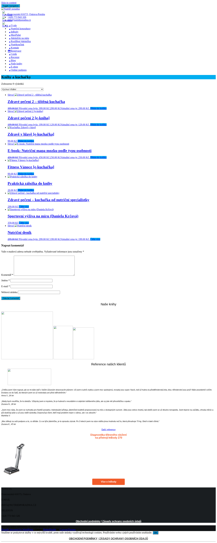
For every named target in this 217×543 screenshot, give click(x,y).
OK (155, 533)
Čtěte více (24, 206)
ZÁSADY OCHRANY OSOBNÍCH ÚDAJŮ (123, 538)
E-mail (5, 286)
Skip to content (8, 2)
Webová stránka (9, 292)
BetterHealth (49, 529)
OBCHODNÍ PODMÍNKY (83, 538)
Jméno (5, 280)
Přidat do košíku (98, 108)
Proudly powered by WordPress (17, 529)
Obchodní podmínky (88, 521)
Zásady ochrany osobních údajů (121, 521)
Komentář (7, 274)
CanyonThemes (68, 529)
